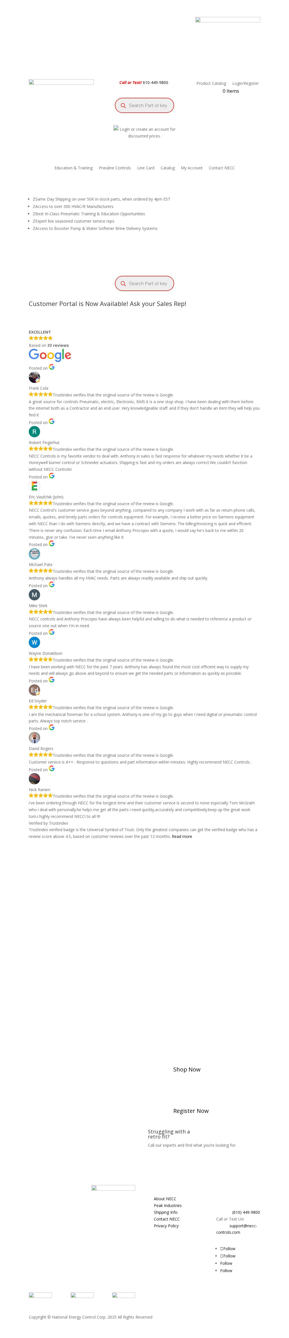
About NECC (165, 1198)
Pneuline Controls (115, 168)
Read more (182, 836)
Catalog (168, 168)
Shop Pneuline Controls (202, 1031)
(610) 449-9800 (246, 1212)
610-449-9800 (155, 82)
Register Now (191, 1111)
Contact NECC (222, 168)
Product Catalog (211, 83)
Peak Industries (168, 1205)
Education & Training (73, 168)
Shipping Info (166, 1212)
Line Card (145, 168)
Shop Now (187, 1069)
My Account (192, 168)
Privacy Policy (166, 1225)
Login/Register (245, 83)
